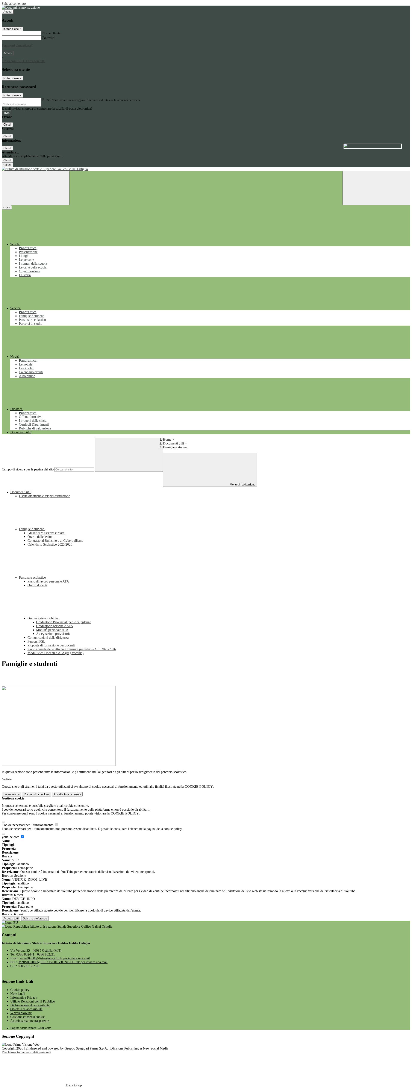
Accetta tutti (67, 794)
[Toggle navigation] (36, 188)
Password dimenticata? (17, 45)
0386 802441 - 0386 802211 (35, 954)
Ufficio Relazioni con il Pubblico (32, 1001)
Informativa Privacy (23, 997)
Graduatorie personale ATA (54, 626)
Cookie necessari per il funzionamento (28, 825)
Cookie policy (19, 990)
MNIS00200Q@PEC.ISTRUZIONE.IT (63, 962)
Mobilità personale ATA (52, 630)
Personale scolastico (33, 577)
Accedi (7, 11)
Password (48, 37)
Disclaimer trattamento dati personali (26, 1052)
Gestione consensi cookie (27, 1017)
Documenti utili (173, 443)
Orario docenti (37, 585)
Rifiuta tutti (36, 794)
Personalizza (11, 794)
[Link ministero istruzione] (21, 7)
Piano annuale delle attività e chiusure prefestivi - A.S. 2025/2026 (71, 649)
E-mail (46, 100)
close (6, 207)
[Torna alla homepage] (206, 169)
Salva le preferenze (35, 918)
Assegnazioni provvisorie (53, 634)
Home (167, 439)
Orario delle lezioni (40, 536)
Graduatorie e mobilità (43, 618)
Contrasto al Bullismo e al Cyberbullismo (55, 540)
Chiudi (7, 124)
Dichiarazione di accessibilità (30, 1005)
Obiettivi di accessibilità (26, 1009)
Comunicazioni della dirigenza (48, 637)
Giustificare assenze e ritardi (46, 533)
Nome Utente (51, 33)
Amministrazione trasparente (29, 1020)
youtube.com (11, 837)
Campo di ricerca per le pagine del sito (28, 469)
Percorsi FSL (36, 641)
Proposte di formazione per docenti (51, 645)
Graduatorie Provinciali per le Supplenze (63, 622)
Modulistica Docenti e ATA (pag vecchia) (55, 653)
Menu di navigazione (242, 484)
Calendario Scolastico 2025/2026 (49, 544)
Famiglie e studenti (32, 529)
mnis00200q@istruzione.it (55, 958)
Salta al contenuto (14, 3)
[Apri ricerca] (376, 188)
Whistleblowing (21, 1013)
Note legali (17, 993)
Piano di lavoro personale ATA (48, 581)
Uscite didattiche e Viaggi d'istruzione (44, 496)
